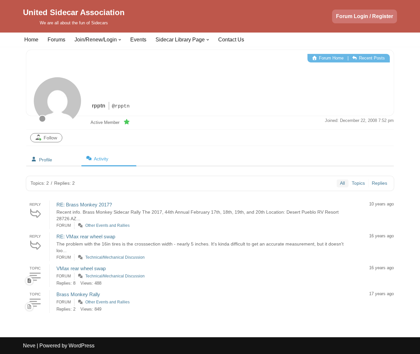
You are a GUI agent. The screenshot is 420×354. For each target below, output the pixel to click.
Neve (29, 345)
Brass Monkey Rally (78, 294)
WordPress (81, 345)
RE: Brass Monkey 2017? (84, 204)
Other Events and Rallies (107, 225)
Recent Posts (371, 58)
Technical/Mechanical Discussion (115, 257)
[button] (119, 39)
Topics (358, 183)
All (342, 183)
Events (138, 39)
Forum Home (331, 58)
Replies (379, 183)
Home (31, 39)
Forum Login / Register (364, 16)
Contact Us (231, 39)
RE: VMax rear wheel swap (85, 236)
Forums (56, 39)
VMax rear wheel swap (81, 268)
